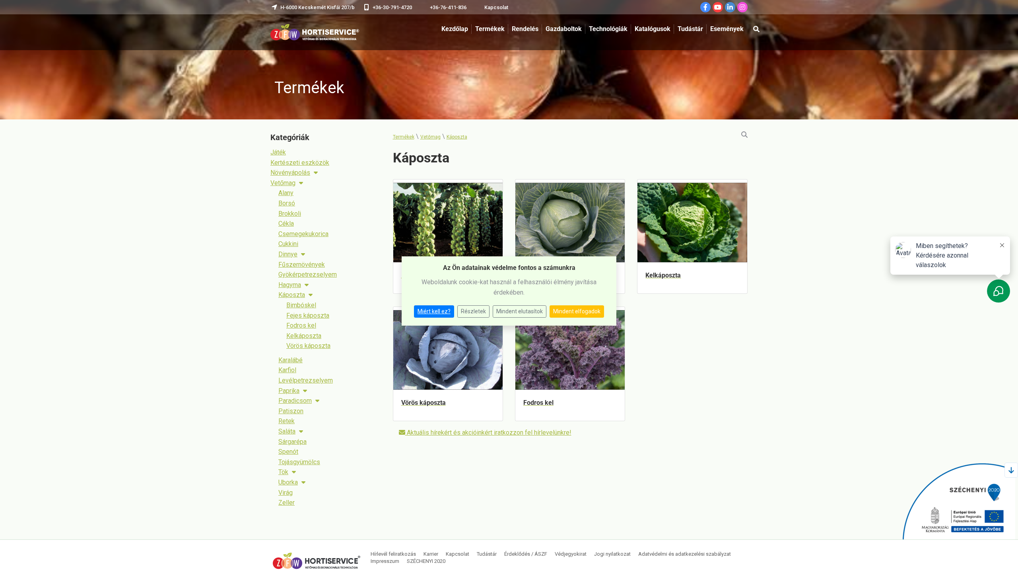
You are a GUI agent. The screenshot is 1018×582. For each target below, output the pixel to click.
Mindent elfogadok (576, 311)
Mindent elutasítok (519, 311)
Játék (278, 152)
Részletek (473, 311)
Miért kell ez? (434, 311)
